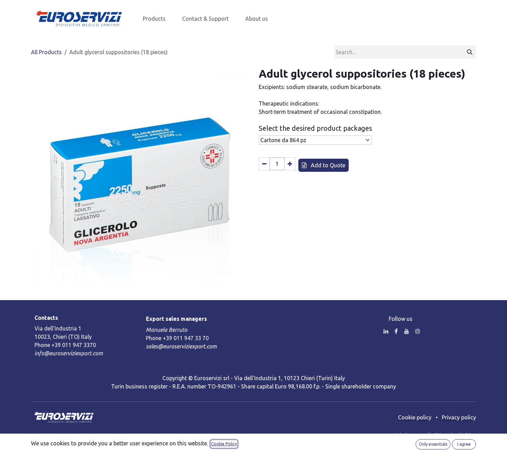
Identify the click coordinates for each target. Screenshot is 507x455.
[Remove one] (264, 163)
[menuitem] (154, 19)
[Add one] (290, 163)
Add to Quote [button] (327, 165)
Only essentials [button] (433, 444)
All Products (46, 52)
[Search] (470, 52)
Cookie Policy (224, 444)
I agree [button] (464, 444)
